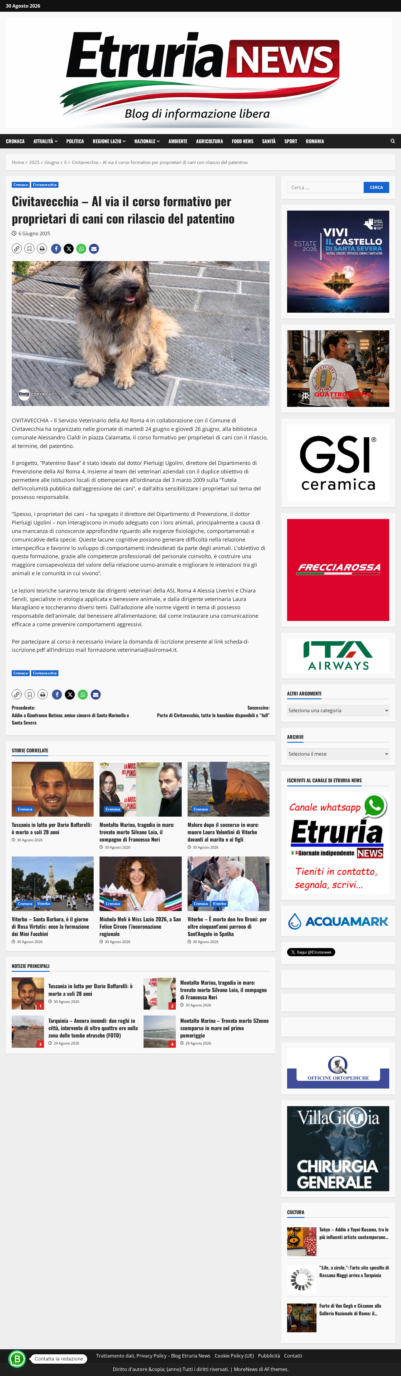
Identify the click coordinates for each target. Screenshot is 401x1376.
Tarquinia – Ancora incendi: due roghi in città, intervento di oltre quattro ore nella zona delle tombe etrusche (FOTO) (28, 1032)
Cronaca (15, 141)
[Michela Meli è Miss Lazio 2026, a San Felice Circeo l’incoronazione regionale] (140, 884)
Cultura (295, 1212)
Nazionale (144, 141)
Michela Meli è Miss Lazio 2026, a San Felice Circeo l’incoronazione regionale (140, 926)
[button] (393, 141)
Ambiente (178, 141)
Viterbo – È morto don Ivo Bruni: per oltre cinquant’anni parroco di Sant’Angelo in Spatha (227, 926)
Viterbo (43, 903)
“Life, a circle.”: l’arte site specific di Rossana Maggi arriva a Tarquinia (354, 1271)
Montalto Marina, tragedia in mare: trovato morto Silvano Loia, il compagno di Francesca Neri (137, 832)
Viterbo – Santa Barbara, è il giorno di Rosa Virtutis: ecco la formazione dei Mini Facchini (50, 926)
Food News (242, 141)
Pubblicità (269, 1356)
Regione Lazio (107, 141)
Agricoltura (209, 141)
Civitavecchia (45, 184)
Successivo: (213, 711)
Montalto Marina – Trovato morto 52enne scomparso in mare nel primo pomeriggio (160, 1032)
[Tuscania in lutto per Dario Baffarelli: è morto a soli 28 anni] (53, 789)
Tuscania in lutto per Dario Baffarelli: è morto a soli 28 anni (52, 828)
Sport (290, 141)
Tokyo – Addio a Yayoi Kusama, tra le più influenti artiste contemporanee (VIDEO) (354, 1233)
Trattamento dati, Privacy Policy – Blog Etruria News (153, 1356)
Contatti (293, 1356)
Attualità (43, 141)
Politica (75, 141)
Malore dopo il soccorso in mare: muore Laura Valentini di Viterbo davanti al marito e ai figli (223, 832)
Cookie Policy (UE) (234, 1356)
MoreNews (246, 1369)
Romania (315, 141)
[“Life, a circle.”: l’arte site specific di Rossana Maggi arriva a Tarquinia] (301, 1279)
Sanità (269, 141)
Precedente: (70, 715)
